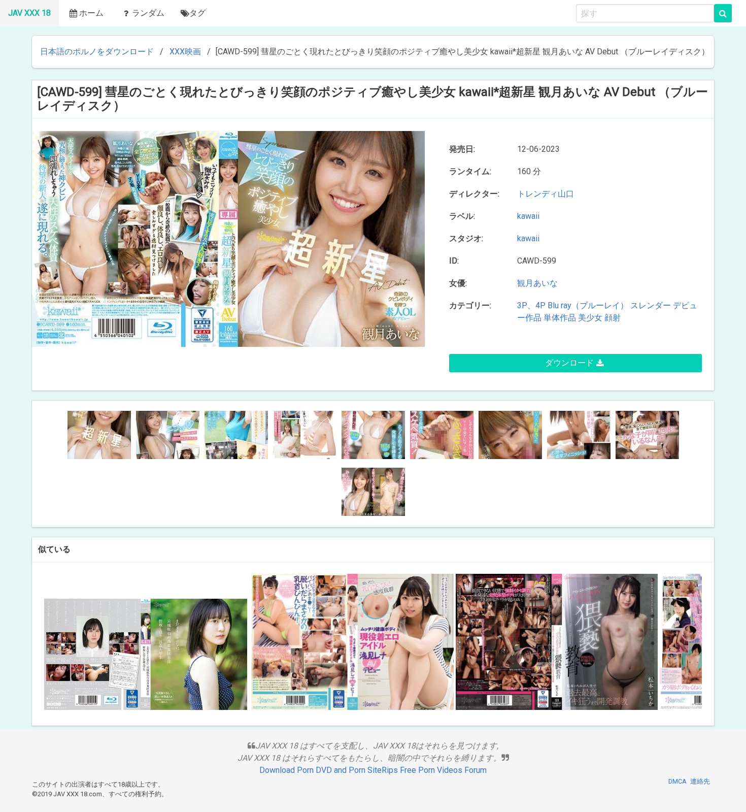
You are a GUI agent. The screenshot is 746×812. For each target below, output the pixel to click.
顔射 (612, 317)
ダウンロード (569, 363)
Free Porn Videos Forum (443, 770)
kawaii (528, 216)
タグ (197, 13)
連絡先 (700, 781)
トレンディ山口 (547, 194)
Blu (553, 305)
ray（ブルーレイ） (594, 305)
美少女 (590, 317)
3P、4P (531, 305)
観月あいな (537, 283)
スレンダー (650, 305)
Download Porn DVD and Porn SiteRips (328, 770)
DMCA (677, 781)
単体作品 (560, 317)
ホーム (91, 13)
